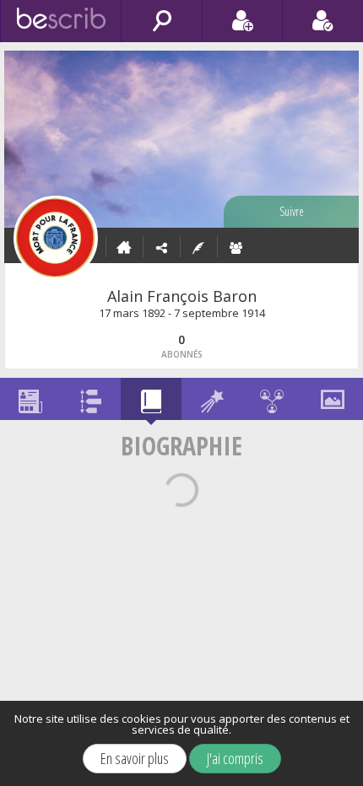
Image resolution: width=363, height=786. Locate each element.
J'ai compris (235, 758)
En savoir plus (134, 758)
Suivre (291, 211)
